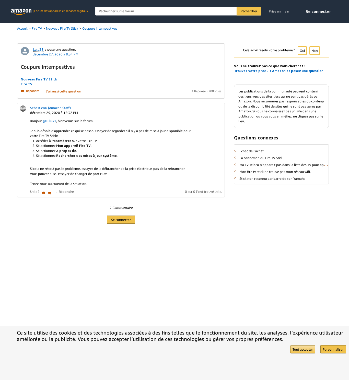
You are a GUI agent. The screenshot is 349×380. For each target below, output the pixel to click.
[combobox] (178, 11)
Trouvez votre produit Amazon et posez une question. (279, 71)
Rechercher (249, 11)
